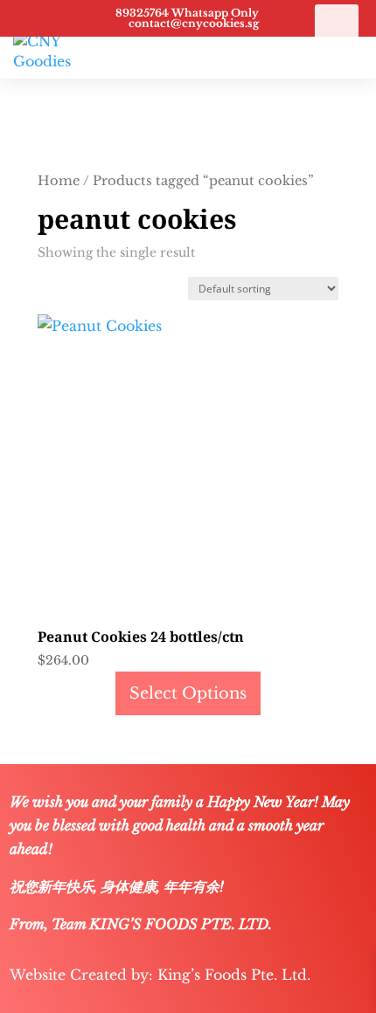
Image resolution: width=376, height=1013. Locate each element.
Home (59, 181)
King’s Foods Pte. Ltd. (233, 974)
